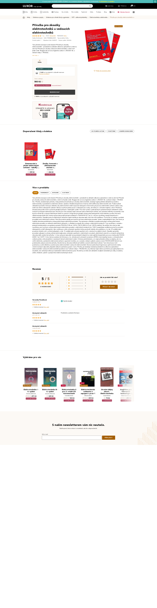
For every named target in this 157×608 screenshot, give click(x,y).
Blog (105, 12)
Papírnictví (84, 12)
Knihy (26, 12)
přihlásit (109, 437)
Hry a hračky (65, 12)
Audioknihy (46, 12)
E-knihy (35, 12)
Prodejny (98, 12)
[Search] (90, 6)
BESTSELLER (118, 26)
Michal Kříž (53, 35)
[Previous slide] (84, 46)
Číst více (34, 55)
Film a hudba (74, 12)
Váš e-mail (45, 434)
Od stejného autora (97, 131)
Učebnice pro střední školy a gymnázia (57, 17)
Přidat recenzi (109, 287)
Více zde (46, 307)
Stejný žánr (111, 131)
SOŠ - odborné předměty (79, 17)
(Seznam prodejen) (44, 74)
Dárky (91, 12)
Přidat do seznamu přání (103, 71)
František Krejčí (69, 395)
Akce (113, 12)
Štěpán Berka (88, 395)
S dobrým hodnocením (126, 131)
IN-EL (65, 35)
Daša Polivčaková (126, 395)
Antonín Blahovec (31, 393)
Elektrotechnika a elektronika (98, 17)
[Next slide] (121, 46)
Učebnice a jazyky (38, 17)
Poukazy (56, 12)
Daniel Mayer (107, 395)
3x (43, 35)
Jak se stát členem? (56, 85)
